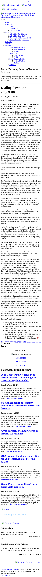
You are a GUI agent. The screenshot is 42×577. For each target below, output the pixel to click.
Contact (7, 44)
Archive (16, 51)
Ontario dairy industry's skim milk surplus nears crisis (28, 342)
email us (35, 550)
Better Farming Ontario (17, 47)
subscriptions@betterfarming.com (12, 536)
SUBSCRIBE (21, 362)
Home (7, 22)
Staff (11, 26)
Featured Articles (19, 49)
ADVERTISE (21, 358)
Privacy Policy (13, 569)
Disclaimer (4, 569)
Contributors (13, 28)
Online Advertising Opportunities (20, 38)
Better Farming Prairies (17, 59)
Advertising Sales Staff (17, 36)
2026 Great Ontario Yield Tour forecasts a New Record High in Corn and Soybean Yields (18, 377)
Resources (8, 42)
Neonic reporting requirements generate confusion (13, 341)
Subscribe (12, 65)
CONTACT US (21, 365)
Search (26, 2)
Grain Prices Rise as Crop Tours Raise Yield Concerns (19, 485)
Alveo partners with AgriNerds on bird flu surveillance (19, 432)
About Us (8, 24)
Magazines (8, 45)
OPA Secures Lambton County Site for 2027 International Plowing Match (20, 459)
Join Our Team (14, 30)
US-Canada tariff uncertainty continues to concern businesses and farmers (20, 405)
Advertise (8, 32)
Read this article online (15, 398)
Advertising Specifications (18, 34)
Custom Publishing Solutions (19, 40)
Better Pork (13, 53)
